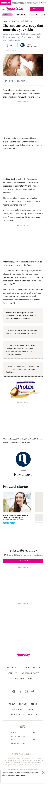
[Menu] (3, 8)
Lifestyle (33, 15)
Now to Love (31, 46)
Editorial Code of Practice (23, 715)
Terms (34, 704)
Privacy (23, 704)
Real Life (12, 673)
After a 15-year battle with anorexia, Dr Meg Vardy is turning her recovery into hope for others (15, 517)
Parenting (19, 679)
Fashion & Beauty (30, 673)
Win (30, 679)
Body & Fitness (26, 21)
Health (14, 21)
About (12, 704)
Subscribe (17, 709)
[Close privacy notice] (43, 772)
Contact (30, 709)
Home (5, 21)
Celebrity (21, 15)
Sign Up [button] (35, 9)
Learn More (20, 775)
